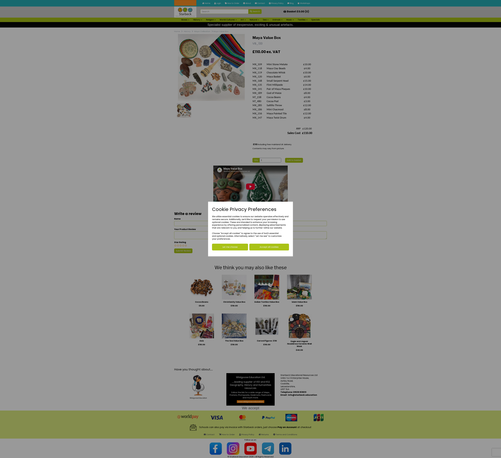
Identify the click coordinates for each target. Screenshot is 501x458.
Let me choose (230, 246)
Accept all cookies (269, 246)
